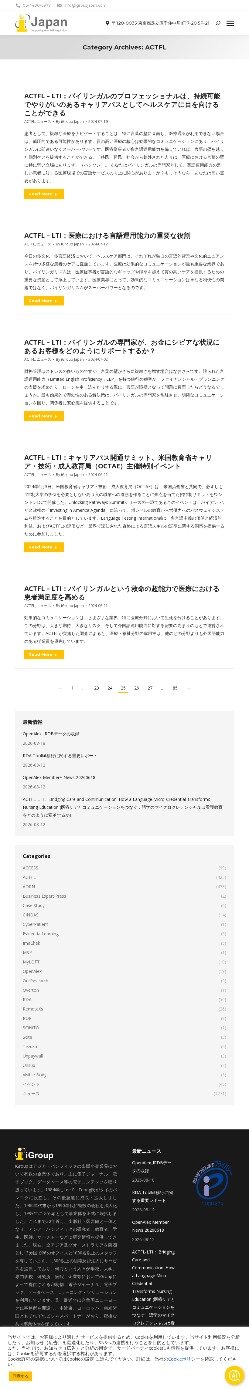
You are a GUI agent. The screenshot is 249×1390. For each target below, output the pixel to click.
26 (136, 688)
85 (175, 688)
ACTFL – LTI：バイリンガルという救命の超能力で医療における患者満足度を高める (122, 592)
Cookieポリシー (184, 1359)
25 (123, 688)
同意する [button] (21, 1376)
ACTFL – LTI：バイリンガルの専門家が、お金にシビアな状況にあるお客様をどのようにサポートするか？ (122, 346)
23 (96, 688)
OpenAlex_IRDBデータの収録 (51, 734)
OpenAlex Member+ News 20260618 (59, 777)
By (70, 121)
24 (109, 688)
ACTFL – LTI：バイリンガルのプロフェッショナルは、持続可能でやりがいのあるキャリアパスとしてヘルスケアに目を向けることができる (122, 104)
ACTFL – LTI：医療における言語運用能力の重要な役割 (107, 235)
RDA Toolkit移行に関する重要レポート (60, 755)
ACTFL (29, 121)
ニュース (44, 121)
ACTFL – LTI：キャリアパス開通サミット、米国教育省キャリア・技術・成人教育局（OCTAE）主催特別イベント (118, 461)
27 (150, 688)
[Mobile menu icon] (230, 23)
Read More (41, 193)
